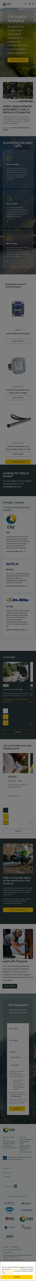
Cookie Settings (9, 1271)
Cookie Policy (16, 1269)
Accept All (17, 1277)
